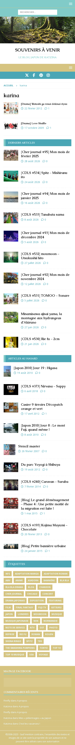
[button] (70, 4)
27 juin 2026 (31, 327)
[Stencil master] (9, 449)
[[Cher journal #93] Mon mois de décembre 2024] (11, 236)
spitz (29, 641)
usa (31, 654)
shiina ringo (13, 641)
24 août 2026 (32, 182)
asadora (33, 580)
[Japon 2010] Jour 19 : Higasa (35, 368)
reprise (9, 634)
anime (19, 580)
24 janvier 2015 (33, 551)
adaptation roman (56, 573)
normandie (51, 620)
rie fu (22, 634)
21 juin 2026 (31, 344)
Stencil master (29, 446)
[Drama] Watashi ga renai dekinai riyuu (44, 104)
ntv (32, 627)
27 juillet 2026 (32, 263)
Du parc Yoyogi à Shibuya (40, 464)
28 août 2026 (32, 161)
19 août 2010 (25, 372)
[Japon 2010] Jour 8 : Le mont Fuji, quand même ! (43, 427)
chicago (32, 593)
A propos (22, 700)
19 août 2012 (32, 469)
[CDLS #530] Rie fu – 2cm (40, 339)
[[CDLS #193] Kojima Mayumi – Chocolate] (11, 528)
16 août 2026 (32, 203)
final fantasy (24, 607)
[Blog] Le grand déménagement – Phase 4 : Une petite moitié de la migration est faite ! (45, 504)
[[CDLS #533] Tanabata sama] (11, 217)
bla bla (64, 580)
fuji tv (42, 607)
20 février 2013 (33, 534)
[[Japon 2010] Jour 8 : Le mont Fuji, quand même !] (11, 428)
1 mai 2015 (31, 513)
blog (31, 587)
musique (57, 614)
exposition (37, 600)
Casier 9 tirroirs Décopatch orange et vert (42, 406)
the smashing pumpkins (20, 647)
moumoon (39, 614)
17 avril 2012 (31, 413)
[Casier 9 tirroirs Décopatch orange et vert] (11, 407)
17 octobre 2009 (34, 127)
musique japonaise (16, 620)
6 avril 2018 (31, 391)
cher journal (13, 593)
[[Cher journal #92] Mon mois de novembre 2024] (11, 278)
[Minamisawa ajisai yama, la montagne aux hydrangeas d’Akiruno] (11, 317)
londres (23, 614)
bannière (49, 580)
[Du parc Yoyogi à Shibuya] (11, 467)
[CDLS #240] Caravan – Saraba (44, 481)
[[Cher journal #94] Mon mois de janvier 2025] (11, 197)
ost (42, 627)
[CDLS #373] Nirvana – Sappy (43, 386)
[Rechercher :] (37, 12)
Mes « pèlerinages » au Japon (35, 718)
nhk (35, 620)
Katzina (8, 706)
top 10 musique (14, 654)
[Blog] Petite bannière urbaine (43, 546)
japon (9, 614)
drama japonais (15, 600)
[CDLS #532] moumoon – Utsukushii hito (40, 256)
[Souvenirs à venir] (37, 41)
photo (53, 627)
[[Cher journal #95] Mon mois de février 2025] (11, 155)
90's (7, 573)
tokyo (44, 647)
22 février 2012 (33, 108)
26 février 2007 (30, 451)
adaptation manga (27, 573)
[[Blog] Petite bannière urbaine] (11, 546)
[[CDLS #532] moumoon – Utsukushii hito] (11, 257)
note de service (15, 627)
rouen (49, 634)
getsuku (56, 607)
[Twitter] (27, 75)
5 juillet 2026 (31, 300)
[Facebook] (34, 75)
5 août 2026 (31, 242)
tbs (40, 641)
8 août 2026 (31, 219)
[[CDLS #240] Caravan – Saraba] (11, 484)
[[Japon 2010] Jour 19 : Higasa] (7, 371)
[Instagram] (48, 75)
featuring (55, 600)
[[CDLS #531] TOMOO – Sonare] (11, 298)
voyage (43, 654)
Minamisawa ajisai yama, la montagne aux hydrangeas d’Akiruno (41, 318)
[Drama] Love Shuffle (33, 123)
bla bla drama (14, 587)
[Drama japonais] (11, 108)
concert (47, 593)
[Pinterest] (41, 75)
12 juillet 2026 (32, 284)
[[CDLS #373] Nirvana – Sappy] (11, 389)
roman (35, 634)
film (8, 607)
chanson (45, 587)
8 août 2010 (31, 434)
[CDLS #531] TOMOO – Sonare (45, 295)
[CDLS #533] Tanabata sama (42, 214)
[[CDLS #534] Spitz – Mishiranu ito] (11, 176)
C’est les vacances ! (29, 723)
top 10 (57, 647)
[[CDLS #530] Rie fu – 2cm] (11, 342)
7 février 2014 (32, 486)
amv (7, 580)
